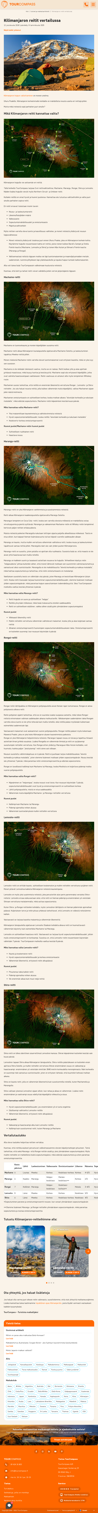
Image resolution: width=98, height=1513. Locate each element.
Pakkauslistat (13, 1370)
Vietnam (25, 1416)
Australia (40, 1386)
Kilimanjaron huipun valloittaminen (18, 95)
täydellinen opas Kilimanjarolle (49, 1303)
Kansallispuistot (26, 1365)
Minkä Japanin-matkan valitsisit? (19, 1350)
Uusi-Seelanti (12, 1416)
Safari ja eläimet (72, 1370)
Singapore (32, 1411)
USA (84, 1411)
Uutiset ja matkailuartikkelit (40, 11)
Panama (53, 1406)
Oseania (43, 1406)
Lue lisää (9, 1338)
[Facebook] (36, 1451)
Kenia (66, 1396)
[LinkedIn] (49, 1451)
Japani (21, 1396)
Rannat (44, 1370)
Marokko (11, 1406)
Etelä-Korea (56, 1391)
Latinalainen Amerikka (44, 1401)
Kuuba (21, 1401)
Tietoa (7, 1483)
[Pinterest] (62, 1451)
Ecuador (31, 1391)
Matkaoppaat (68, 1365)
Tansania (54, 1411)
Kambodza (32, 1396)
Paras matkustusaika (30, 1370)
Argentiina (29, 1386)
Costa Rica (19, 1391)
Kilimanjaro (84, 1396)
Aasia (10, 1386)
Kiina (74, 1396)
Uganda (75, 1411)
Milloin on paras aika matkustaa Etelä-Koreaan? (25, 1335)
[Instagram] (42, 1451)
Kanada (43, 1396)
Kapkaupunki (55, 1396)
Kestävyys (40, 1365)
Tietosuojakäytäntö (68, 1510)
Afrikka (18, 1386)
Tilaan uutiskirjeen (63, 1439)
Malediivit (72, 1401)
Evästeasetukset (53, 1510)
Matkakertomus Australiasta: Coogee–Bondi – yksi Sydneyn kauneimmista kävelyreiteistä (41, 1343)
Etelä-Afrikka (42, 1391)
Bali (49, 1386)
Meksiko (32, 1406)
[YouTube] (55, 1451)
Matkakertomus (53, 1365)
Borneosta (58, 1386)
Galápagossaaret (71, 1391)
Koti (27, 11)
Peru (62, 1406)
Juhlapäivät (12, 1365)
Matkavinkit (82, 1365)
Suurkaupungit (13, 1375)
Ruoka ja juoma (56, 1370)
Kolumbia (11, 1401)
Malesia (83, 1401)
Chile (9, 1391)
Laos (29, 1401)
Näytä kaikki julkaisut (12, 30)
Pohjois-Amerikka (74, 1406)
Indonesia (11, 1396)
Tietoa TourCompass (68, 1459)
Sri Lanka (43, 1411)
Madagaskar (60, 1401)
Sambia (10, 1411)
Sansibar (20, 1411)
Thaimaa (65, 1411)
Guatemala (85, 1391)
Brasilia (81, 1386)
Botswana (70, 1386)
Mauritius (21, 1406)
